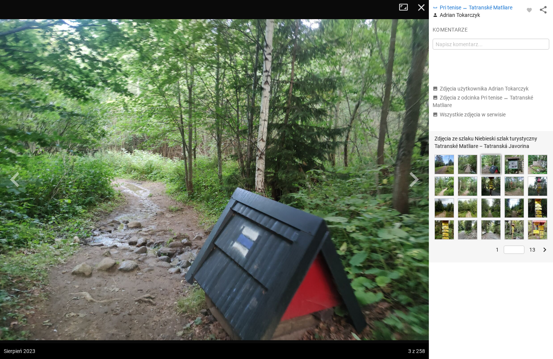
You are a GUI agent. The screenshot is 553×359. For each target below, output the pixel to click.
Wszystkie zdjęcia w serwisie (473, 115)
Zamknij (421, 7)
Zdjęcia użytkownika (484, 89)
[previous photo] (15, 179)
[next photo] (414, 179)
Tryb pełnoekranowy (406, 7)
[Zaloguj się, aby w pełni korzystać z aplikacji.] (529, 10)
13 (532, 250)
